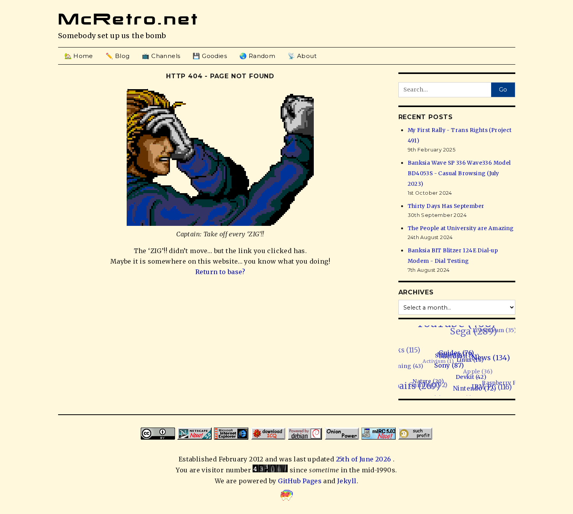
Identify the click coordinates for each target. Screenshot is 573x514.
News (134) (490, 361)
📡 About (302, 56)
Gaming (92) (424, 380)
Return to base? (220, 272)
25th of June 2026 (364, 459)
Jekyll (346, 481)
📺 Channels (161, 56)
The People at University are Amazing (461, 228)
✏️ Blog (117, 56)
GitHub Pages (300, 481)
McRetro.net (128, 19)
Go (503, 89)
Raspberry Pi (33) (502, 385)
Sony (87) (447, 366)
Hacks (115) (405, 344)
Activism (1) (441, 355)
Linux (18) (468, 362)
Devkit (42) (466, 379)
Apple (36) (478, 369)
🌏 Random (257, 56)
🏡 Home (78, 56)
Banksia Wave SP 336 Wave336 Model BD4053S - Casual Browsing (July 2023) (459, 173)
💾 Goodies (210, 56)
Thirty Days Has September (446, 206)
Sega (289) (480, 330)
